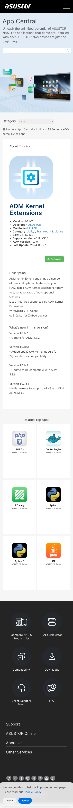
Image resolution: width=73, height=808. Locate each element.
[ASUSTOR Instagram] (27, 778)
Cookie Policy (33, 792)
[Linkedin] (15, 778)
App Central (25, 129)
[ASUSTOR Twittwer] (33, 778)
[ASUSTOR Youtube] (46, 778)
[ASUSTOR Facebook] (21, 778)
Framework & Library (50, 231)
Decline (10, 800)
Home (9, 129)
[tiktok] (8, 778)
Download (55, 259)
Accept (25, 800)
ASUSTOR (34, 224)
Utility (40, 129)
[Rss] (40, 778)
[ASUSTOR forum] (52, 778)
